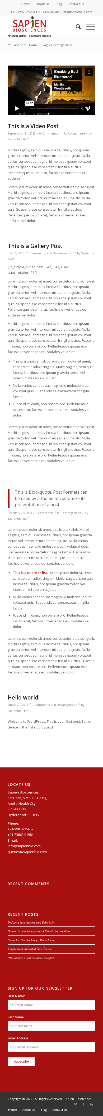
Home (25, 4)
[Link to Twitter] (75, 1104)
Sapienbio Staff (18, 139)
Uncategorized (74, 133)
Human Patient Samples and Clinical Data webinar (39, 931)
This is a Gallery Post (35, 246)
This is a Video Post (33, 126)
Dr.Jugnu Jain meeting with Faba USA (31, 922)
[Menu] (88, 26)
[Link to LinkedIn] (91, 1104)
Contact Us (76, 4)
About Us (42, 4)
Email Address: (18, 1038)
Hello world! (24, 697)
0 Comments (48, 133)
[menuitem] (26, 4)
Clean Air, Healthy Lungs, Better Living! (32, 940)
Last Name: (16, 1017)
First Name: (16, 996)
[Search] (76, 26)
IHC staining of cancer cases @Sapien (31, 958)
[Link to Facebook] (83, 1104)
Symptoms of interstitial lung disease (30, 949)
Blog (59, 4)
